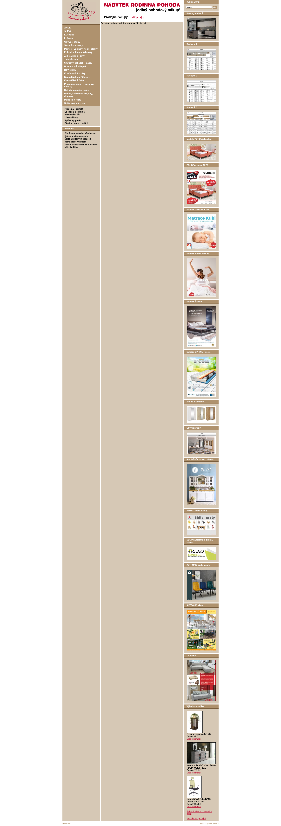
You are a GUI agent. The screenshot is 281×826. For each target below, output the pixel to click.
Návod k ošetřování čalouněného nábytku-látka (81, 145)
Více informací (194, 739)
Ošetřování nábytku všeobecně (80, 133)
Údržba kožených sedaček (78, 139)
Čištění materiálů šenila (76, 136)
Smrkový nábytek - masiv (78, 62)
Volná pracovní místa (75, 142)
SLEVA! (68, 31)
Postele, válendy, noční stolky (81, 48)
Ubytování (66, 824)
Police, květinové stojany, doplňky (78, 94)
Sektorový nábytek (74, 103)
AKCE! (67, 27)
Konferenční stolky (74, 73)
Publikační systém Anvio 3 (208, 824)
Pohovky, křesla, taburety (78, 52)
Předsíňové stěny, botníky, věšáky (79, 85)
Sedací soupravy (73, 45)
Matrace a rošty (72, 99)
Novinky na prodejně (196, 818)
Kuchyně (69, 34)
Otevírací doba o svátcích (77, 123)
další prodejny (137, 17)
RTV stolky (70, 69)
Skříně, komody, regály (76, 90)
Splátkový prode (73, 120)
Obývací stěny (72, 42)
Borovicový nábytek (75, 66)
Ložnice (68, 38)
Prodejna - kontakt (74, 109)
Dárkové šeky (71, 117)
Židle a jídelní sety (74, 55)
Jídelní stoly (71, 59)
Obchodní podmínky (75, 112)
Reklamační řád (72, 114)
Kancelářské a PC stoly (77, 77)
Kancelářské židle (74, 80)
